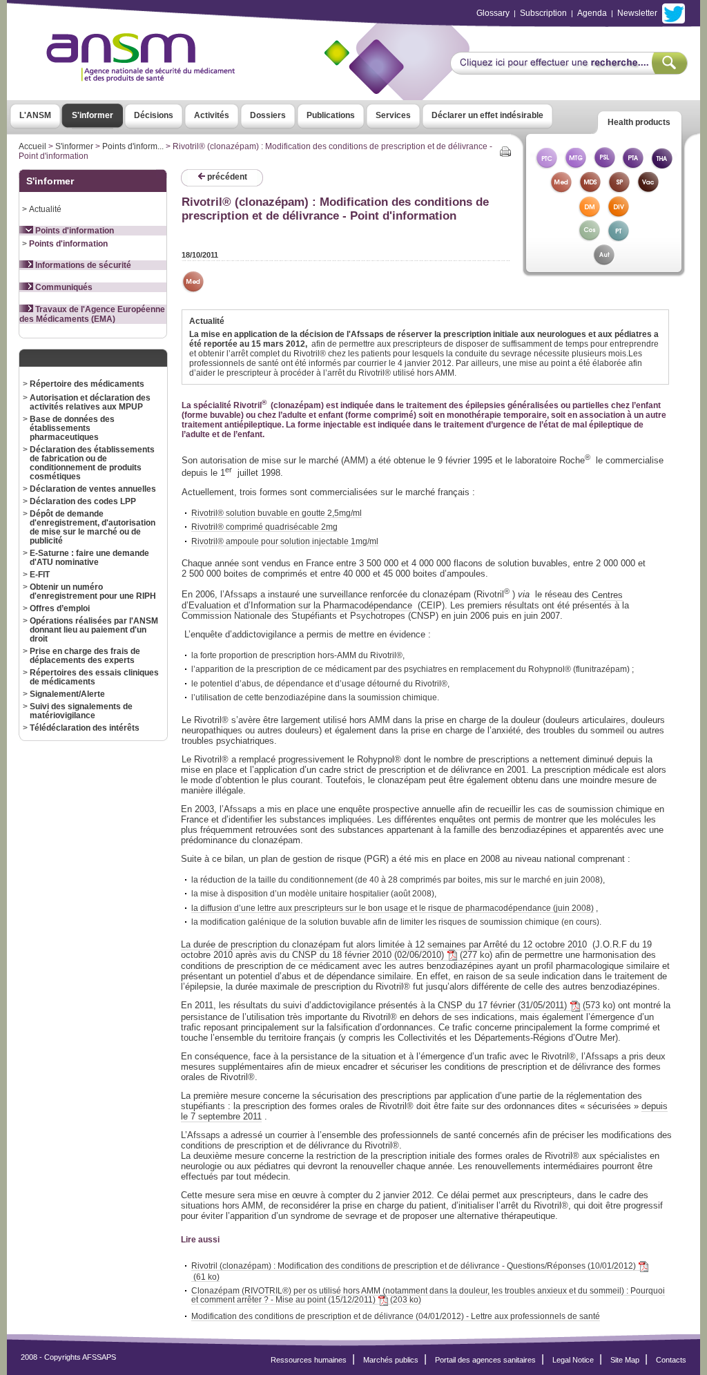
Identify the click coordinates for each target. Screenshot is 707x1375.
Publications (331, 115)
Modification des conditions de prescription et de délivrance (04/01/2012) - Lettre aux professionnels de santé (395, 1315)
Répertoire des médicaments (87, 383)
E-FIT (40, 574)
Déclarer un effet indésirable (487, 115)
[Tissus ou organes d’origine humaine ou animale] (662, 165)
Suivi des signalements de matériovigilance (81, 711)
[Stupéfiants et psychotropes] (619, 189)
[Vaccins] (648, 189)
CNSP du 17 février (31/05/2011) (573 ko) (526, 1005)
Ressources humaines (309, 1360)
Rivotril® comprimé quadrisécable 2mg (264, 526)
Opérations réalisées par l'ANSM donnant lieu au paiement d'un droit (94, 629)
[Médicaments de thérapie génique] (575, 165)
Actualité (45, 208)
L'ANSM (35, 115)
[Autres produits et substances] (604, 262)
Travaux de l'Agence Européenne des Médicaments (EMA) (92, 314)
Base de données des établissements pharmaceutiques (72, 427)
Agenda (592, 13)
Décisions (153, 115)
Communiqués (63, 287)
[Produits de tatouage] (619, 238)
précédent (226, 177)
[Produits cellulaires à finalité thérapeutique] (546, 165)
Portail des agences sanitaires (485, 1360)
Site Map (624, 1360)
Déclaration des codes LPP (83, 501)
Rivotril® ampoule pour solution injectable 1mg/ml (284, 541)
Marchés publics (390, 1360)
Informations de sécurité (82, 265)
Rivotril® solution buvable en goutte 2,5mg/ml (276, 512)
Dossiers (268, 115)
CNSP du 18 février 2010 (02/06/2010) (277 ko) (392, 955)
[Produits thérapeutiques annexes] (633, 165)
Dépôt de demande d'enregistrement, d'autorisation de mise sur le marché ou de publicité (92, 527)
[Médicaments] (561, 189)
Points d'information (73, 230)
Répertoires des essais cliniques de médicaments (94, 677)
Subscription (543, 13)
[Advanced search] (568, 70)
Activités (211, 115)
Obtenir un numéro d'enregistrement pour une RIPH (93, 591)
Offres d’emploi (60, 608)
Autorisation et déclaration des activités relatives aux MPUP (90, 402)
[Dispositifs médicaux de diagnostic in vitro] (619, 214)
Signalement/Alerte (67, 693)
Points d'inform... (133, 146)
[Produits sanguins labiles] (604, 165)
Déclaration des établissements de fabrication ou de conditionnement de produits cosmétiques (92, 463)
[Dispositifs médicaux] (590, 214)
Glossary (493, 13)
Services (393, 115)
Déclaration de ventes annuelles (93, 488)
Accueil (32, 146)
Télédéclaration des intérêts (84, 727)
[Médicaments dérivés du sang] (590, 189)
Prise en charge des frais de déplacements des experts (85, 655)
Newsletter (637, 13)
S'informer (92, 115)
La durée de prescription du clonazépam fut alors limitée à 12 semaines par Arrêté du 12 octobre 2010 (384, 944)
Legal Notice (573, 1360)
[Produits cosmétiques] (590, 238)
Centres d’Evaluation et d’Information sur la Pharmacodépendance (402, 600)
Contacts (671, 1360)
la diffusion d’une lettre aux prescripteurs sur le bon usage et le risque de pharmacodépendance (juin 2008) (392, 907)
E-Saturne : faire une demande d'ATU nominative (89, 557)
